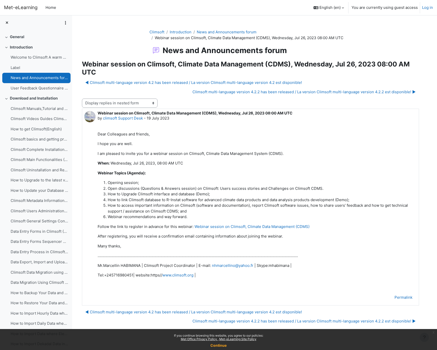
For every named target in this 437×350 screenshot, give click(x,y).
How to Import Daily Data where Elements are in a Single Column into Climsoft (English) (39, 323)
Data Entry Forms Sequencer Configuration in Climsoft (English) (39, 241)
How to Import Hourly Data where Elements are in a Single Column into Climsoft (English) (39, 313)
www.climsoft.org (177, 275)
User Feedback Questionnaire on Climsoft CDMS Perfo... (39, 88)
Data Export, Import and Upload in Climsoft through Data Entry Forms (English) (39, 262)
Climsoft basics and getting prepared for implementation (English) (39, 139)
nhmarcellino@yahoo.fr (232, 265)
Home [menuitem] (51, 7)
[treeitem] (36, 37)
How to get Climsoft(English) (36, 129)
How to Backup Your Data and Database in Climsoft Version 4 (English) (39, 292)
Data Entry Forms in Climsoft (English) (39, 231)
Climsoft (156, 32)
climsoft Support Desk (123, 118)
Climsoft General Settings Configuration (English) (39, 221)
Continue (218, 345)
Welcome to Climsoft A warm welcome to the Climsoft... (39, 57)
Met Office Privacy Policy (199, 339)
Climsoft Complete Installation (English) (39, 149)
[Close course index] (7, 23)
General (17, 36)
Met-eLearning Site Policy (237, 339)
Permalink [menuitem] (403, 297)
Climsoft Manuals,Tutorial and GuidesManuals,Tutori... (39, 108)
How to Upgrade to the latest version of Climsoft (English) (39, 180)
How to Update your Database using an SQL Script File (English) (39, 190)
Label (15, 67)
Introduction (21, 47)
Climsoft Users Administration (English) (39, 210)
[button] (328, 7)
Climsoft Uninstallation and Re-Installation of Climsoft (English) (39, 170)
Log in (427, 7)
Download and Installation (34, 98)
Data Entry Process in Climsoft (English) (39, 251)
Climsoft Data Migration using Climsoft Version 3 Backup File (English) (39, 272)
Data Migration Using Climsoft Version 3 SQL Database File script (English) (39, 282)
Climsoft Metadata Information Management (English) (39, 200)
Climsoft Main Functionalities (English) (39, 159)
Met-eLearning (20, 7)
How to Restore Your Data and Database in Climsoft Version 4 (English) (39, 302)
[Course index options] (65, 22)
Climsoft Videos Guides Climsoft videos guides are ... (39, 118)
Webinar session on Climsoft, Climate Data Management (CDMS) (252, 226)
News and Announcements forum (39, 77)
